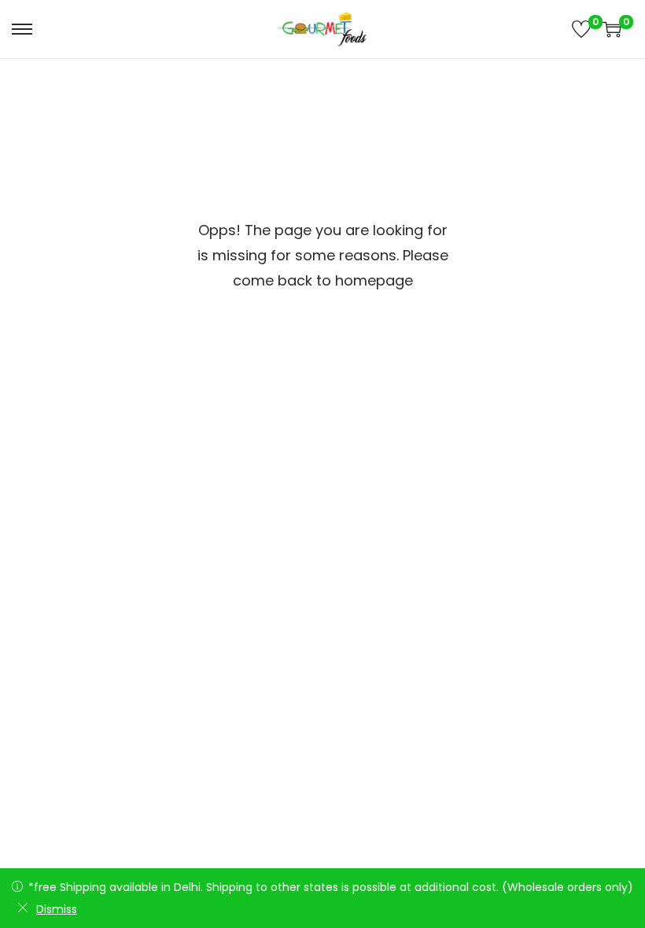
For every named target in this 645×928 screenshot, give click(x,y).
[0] (581, 29)
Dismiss (56, 909)
